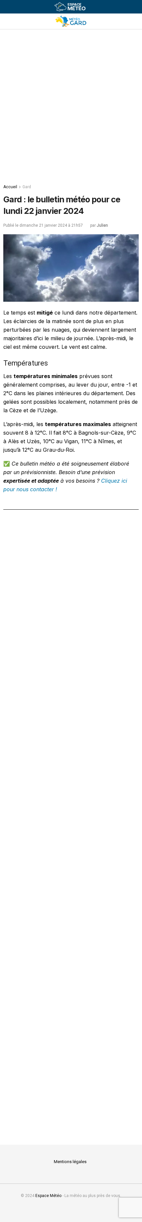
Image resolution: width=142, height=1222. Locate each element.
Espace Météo (48, 1195)
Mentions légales (70, 1161)
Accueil (10, 187)
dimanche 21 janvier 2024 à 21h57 (51, 225)
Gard (26, 187)
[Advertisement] (71, 103)
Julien (102, 225)
